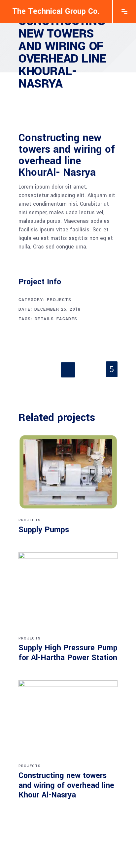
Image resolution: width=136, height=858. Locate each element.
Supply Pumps (43, 529)
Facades (67, 319)
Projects (59, 300)
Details (44, 319)
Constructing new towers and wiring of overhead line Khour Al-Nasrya (66, 785)
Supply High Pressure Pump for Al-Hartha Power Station (68, 652)
